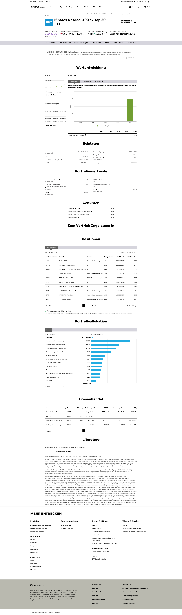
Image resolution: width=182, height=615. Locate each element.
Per (46, 252)
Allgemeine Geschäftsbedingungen (135, 588)
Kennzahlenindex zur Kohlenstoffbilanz (56, 471)
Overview (50, 43)
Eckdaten (97, 43)
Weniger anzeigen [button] (128, 58)
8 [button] (99, 305)
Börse (47, 408)
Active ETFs (96, 535)
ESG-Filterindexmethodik (118, 471)
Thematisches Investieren (101, 532)
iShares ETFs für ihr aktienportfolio (104, 543)
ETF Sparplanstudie (99, 559)
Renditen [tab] (72, 76)
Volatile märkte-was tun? (100, 551)
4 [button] (92, 305)
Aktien (32, 539)
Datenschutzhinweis (130, 592)
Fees (107, 43)
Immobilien (34, 552)
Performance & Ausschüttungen (74, 43)
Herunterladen (133, 14)
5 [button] (95, 305)
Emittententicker (51, 257)
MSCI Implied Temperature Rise (62, 473)
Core (32, 560)
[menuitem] (52, 7)
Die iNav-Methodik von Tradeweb (134, 532)
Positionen (118, 43)
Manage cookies (128, 603)
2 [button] (86, 305)
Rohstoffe (33, 543)
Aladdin (48, 1)
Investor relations (98, 599)
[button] (145, 7)
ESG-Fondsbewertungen (125, 470)
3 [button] (89, 305)
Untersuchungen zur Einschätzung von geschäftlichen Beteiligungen (89, 471)
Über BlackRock (98, 592)
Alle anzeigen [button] (133, 306)
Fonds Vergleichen (37, 532)
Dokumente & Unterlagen (131, 528)
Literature (131, 43)
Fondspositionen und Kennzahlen (59, 311)
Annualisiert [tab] (86, 81)
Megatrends (34, 570)
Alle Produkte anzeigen (38, 528)
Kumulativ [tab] (98, 81)
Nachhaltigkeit (35, 567)
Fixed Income (96, 528)
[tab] (55, 86)
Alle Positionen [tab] (51, 247)
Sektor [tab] (48, 330)
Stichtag (47, 108)
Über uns (95, 588)
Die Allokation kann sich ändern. (55, 387)
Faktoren (33, 563)
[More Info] (106, 32)
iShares (41, 1)
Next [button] (100, 305)
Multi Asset (34, 549)
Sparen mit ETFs (67, 528)
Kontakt (95, 596)
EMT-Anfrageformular (130, 596)
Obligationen (35, 546)
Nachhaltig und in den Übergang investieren (103, 539)
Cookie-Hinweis (128, 599)
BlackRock (33, 1)
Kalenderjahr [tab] (74, 81)
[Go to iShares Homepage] (38, 6)
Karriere (95, 603)
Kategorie (49, 337)
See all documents (64, 452)
